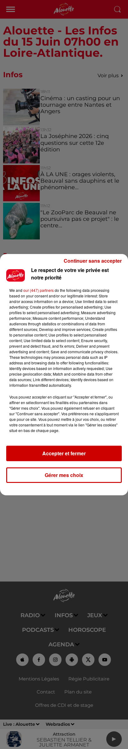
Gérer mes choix (64, 475)
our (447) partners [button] (38, 290)
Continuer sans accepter (93, 260)
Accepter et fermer (64, 453)
